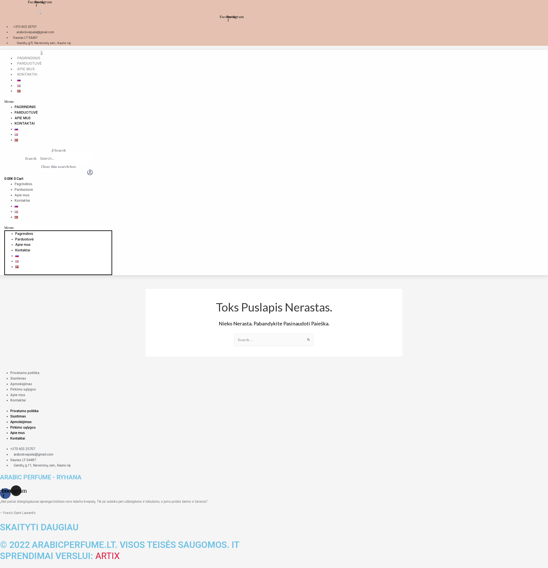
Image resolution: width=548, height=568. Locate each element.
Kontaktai (27, 74)
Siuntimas (18, 378)
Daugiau (60, 527)
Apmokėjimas (21, 384)
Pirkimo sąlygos (23, 389)
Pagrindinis (28, 58)
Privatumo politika (24, 373)
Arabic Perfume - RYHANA (41, 477)
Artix (107, 556)
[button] (181, 101)
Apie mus (26, 69)
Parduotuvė (29, 63)
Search (30, 158)
